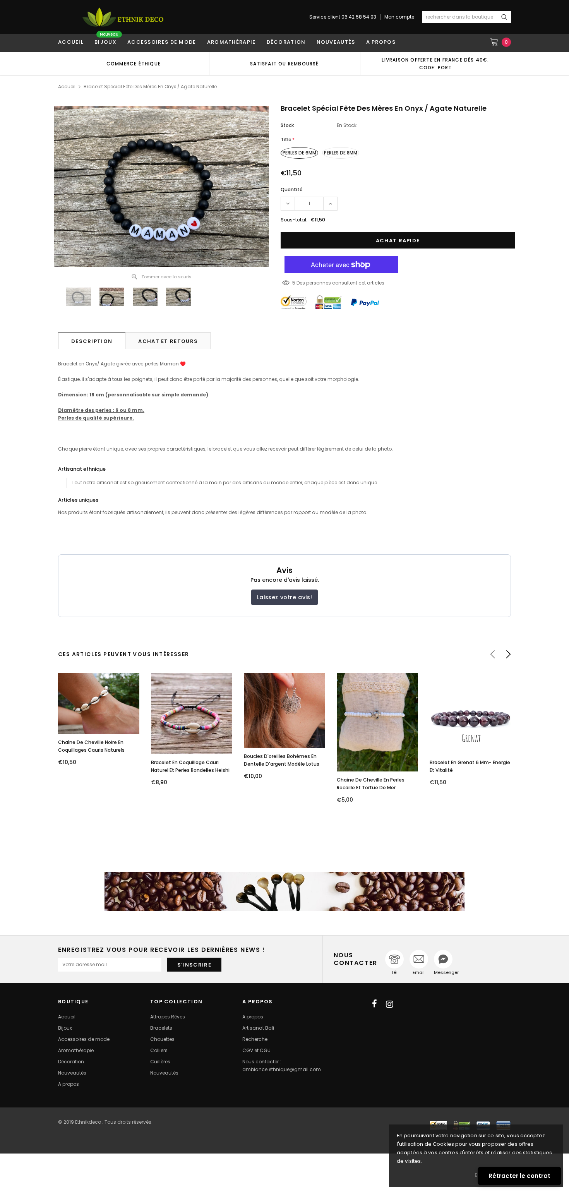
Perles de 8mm (340, 152)
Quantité (292, 189)
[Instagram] (389, 1004)
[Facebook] (374, 1004)
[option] (133, 63)
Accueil (66, 86)
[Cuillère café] (284, 891)
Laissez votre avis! (284, 597)
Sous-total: (294, 219)
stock (287, 125)
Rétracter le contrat (519, 1176)
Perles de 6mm (299, 152)
